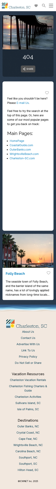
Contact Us (28, 338)
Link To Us (28, 350)
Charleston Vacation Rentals (28, 380)
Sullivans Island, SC (28, 403)
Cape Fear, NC (28, 438)
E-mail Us (22, 102)
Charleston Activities (28, 396)
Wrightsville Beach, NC (28, 445)
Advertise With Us (28, 344)
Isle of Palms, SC (28, 409)
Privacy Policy (28, 356)
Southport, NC (28, 457)
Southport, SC (28, 463)
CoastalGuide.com (21, 145)
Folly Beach (15, 274)
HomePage (17, 140)
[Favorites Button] (36, 5)
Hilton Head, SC (28, 470)
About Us (28, 331)
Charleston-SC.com (22, 158)
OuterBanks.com (20, 149)
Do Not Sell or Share (28, 362)
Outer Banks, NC (28, 426)
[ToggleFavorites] (47, 92)
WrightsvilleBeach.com (24, 154)
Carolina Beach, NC (28, 451)
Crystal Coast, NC (28, 432)
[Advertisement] (28, 201)
